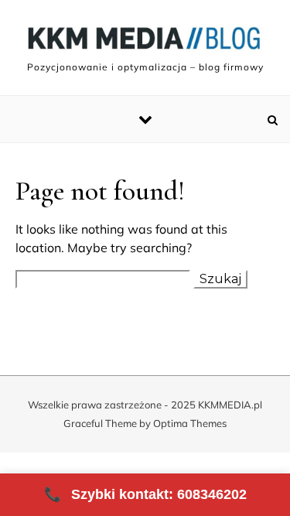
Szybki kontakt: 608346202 (145, 494)
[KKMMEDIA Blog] (145, 41)
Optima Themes (190, 423)
